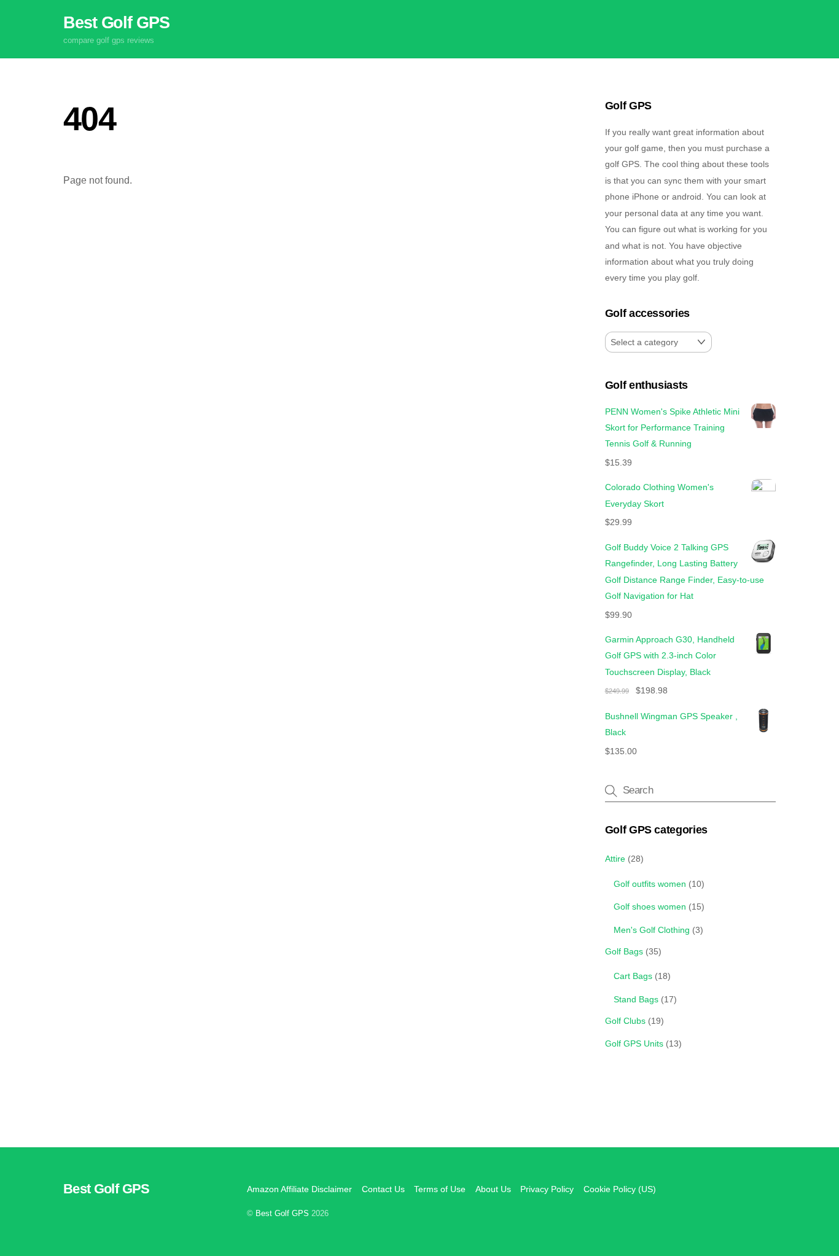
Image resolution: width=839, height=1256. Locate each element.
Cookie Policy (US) (619, 1189)
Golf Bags (624, 951)
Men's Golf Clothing (652, 930)
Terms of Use (440, 1189)
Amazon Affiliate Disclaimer (299, 1189)
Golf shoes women (650, 906)
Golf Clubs (625, 1021)
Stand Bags (636, 999)
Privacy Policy (547, 1189)
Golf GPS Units (634, 1043)
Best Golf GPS (282, 1213)
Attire (615, 859)
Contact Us (383, 1189)
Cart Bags (633, 976)
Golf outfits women (650, 884)
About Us (493, 1189)
